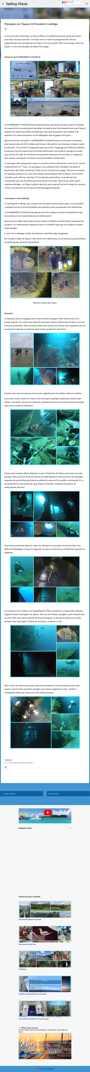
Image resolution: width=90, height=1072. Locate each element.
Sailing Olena (16, 4)
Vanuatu (8, 760)
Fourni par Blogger (46, 1069)
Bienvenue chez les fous (27, 944)
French (70, 2)
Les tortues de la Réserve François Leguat (34, 1019)
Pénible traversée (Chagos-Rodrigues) (32, 994)
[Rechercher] (87, 3)
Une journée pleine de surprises (30, 919)
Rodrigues (22, 969)
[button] (5, 29)
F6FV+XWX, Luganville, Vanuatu (21, 763)
